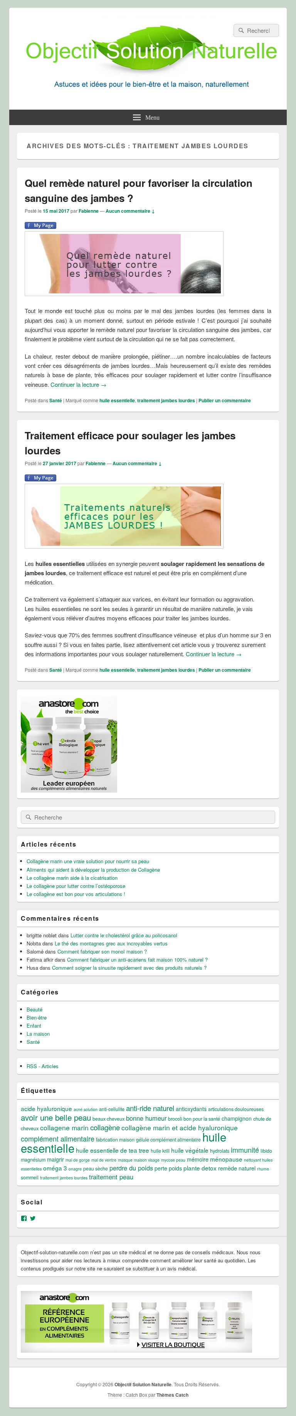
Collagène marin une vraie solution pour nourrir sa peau (88, 861)
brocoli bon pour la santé (194, 1118)
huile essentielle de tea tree (112, 1150)
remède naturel (237, 1168)
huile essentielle (117, 400)
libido (266, 1150)
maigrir (55, 1159)
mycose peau (173, 1160)
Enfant (34, 1025)
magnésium (33, 1159)
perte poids (168, 1168)
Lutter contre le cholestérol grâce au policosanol (124, 935)
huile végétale (190, 1150)
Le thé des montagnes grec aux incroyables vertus (111, 943)
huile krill (160, 1150)
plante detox (200, 1168)
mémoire (198, 1159)
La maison (38, 1033)
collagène (105, 1127)
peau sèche (95, 1168)
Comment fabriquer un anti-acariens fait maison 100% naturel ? (137, 959)
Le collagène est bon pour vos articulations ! (76, 894)
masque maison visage (139, 1160)
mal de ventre (103, 1160)
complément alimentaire (57, 1138)
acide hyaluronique (46, 1108)
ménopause (226, 1159)
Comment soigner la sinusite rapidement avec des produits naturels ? (129, 967)
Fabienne (89, 210)
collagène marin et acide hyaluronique (179, 1127)
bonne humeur (146, 1118)
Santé (55, 400)
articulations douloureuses (236, 1109)
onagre (75, 1169)
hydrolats (219, 1150)
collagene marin (64, 1127)
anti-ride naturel (150, 1108)
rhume (263, 1169)
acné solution (86, 1109)
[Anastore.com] (69, 790)
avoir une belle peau (56, 1117)
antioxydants (191, 1109)
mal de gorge (78, 1160)
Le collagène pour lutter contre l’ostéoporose (76, 885)
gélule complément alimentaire (168, 1139)
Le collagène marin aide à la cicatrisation (72, 877)
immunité (245, 1150)
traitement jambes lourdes (166, 400)
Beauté (34, 1009)
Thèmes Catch (172, 1394)
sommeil (30, 1177)
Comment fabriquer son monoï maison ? (102, 951)
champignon (237, 1118)
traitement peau (111, 1176)
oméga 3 (55, 1168)
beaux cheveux (108, 1118)
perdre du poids (131, 1167)
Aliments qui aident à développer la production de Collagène (93, 869)
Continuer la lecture (78, 384)
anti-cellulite (111, 1109)
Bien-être (37, 1017)
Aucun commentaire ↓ (130, 210)
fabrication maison (115, 1139)
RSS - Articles (43, 1066)
